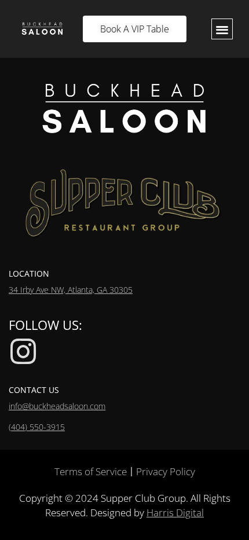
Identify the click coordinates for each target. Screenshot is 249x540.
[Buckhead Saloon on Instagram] (23, 351)
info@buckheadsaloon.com (57, 406)
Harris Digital (175, 512)
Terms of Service (90, 471)
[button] (222, 29)
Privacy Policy (165, 471)
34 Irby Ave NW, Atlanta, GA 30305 (71, 289)
